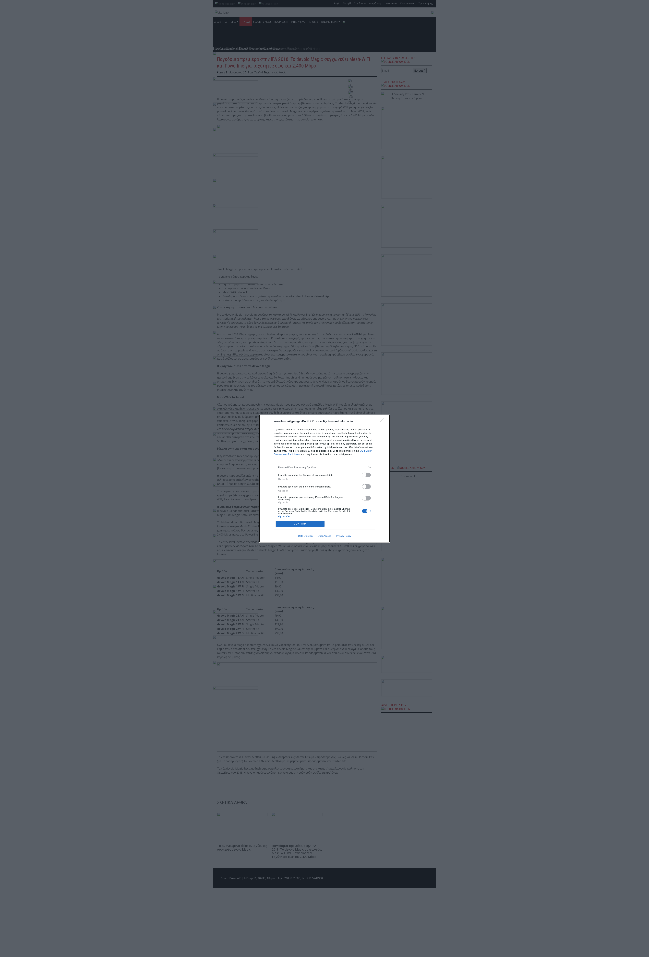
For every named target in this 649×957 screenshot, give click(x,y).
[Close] (383, 421)
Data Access (324, 536)
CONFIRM (300, 523)
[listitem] (324, 467)
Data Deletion (305, 536)
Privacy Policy (343, 536)
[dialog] (324, 478)
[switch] (366, 475)
